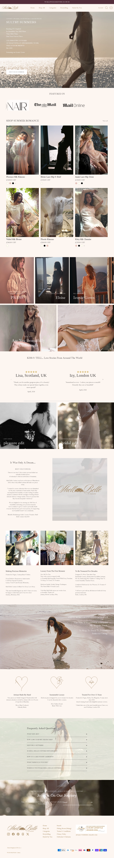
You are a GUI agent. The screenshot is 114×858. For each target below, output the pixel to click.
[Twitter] (27, 834)
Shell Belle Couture (15, 852)
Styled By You (77, 8)
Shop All (42, 8)
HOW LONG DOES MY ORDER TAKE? (40, 740)
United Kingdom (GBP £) (13, 848)
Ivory (7, 183)
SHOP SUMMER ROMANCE (22, 120)
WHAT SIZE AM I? (33, 734)
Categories (52, 8)
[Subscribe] (91, 802)
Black (13, 183)
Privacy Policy (61, 834)
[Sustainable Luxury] (57, 682)
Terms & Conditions (64, 831)
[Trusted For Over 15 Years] (92, 682)
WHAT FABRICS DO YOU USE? (37, 762)
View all (105, 121)
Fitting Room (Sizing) (64, 828)
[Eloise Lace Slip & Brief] (57, 150)
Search (59, 826)
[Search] (106, 8)
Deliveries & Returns (64, 837)
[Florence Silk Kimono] (22, 150)
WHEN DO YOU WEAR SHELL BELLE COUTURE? (44, 768)
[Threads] (23, 834)
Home (32, 8)
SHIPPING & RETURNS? (35, 745)
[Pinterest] (18, 834)
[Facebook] (13, 834)
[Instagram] (8, 834)
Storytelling (64, 8)
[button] (11, 379)
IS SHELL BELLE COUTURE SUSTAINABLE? (42, 751)
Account (100, 8)
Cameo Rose (10, 183)
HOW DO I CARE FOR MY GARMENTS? (40, 757)
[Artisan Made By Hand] (22, 682)
